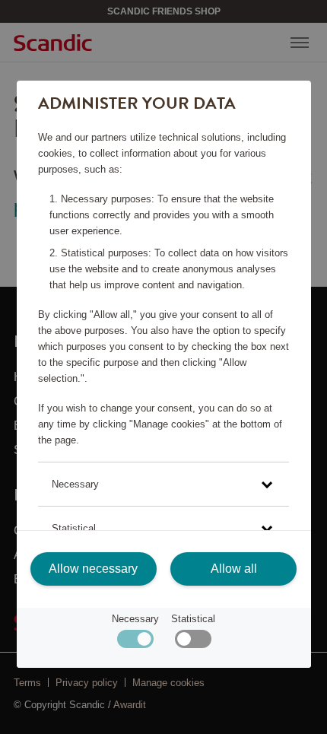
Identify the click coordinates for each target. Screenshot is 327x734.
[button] (163, 484)
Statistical (193, 619)
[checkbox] (193, 642)
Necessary (135, 619)
